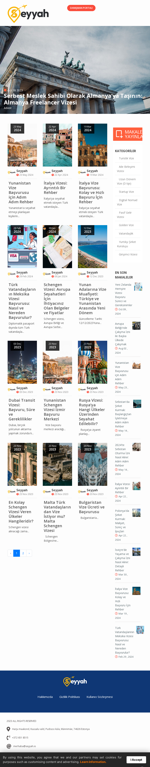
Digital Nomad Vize (127, 202)
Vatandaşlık (126, 233)
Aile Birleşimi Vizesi (126, 169)
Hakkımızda (45, 697)
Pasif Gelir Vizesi (124, 215)
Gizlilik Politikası (69, 697)
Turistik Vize (126, 158)
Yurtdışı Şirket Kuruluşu (126, 244)
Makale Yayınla (133, 134)
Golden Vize (126, 225)
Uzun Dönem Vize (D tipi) (126, 181)
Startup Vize (126, 192)
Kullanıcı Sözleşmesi (100, 697)
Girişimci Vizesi (128, 254)
